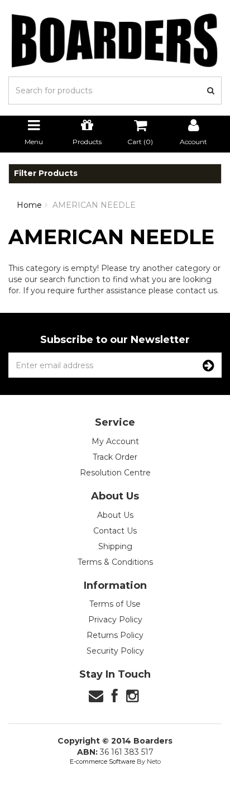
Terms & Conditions (115, 562)
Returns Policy (115, 635)
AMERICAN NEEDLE (94, 205)
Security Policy (115, 651)
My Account (115, 441)
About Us (115, 515)
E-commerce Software (102, 761)
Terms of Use (115, 604)
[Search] (211, 90)
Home (29, 205)
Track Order (115, 457)
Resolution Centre (115, 473)
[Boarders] (115, 40)
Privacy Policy (115, 620)
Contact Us (115, 531)
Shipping (115, 546)
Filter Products (46, 173)
